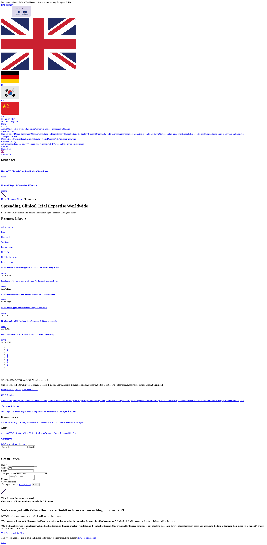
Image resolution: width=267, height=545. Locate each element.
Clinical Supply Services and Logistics (227, 134)
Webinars (31, 144)
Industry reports (77, 144)
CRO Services (7, 131)
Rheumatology (31, 139)
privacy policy (25, 484)
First (9, 347)
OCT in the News (63, 144)
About (4, 126)
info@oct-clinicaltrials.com (13, 444)
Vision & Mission (27, 129)
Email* (4, 471)
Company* (6, 468)
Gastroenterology (17, 139)
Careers (66, 129)
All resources (7, 144)
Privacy (4, 389)
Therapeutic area (8, 473)
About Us (5, 129)
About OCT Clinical (10, 433)
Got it (3, 542)
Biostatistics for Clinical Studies (197, 134)
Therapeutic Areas (9, 136)
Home (4, 199)
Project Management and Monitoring (143, 134)
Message (5, 479)
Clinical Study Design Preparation (16, 134)
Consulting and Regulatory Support (79, 134)
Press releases (41, 144)
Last (8, 367)
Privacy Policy (14, 389)
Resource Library (8, 141)
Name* (4, 465)
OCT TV (51, 144)
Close (22, 533)
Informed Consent (30, 389)
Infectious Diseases (46, 139)
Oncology (5, 139)
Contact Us (6, 149)
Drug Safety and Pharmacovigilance (111, 134)
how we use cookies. (87, 538)
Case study (22, 144)
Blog (15, 144)
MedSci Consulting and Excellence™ (47, 134)
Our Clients (15, 129)
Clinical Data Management (171, 134)
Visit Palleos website (10, 533)
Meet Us (5, 146)
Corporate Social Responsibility (49, 129)
